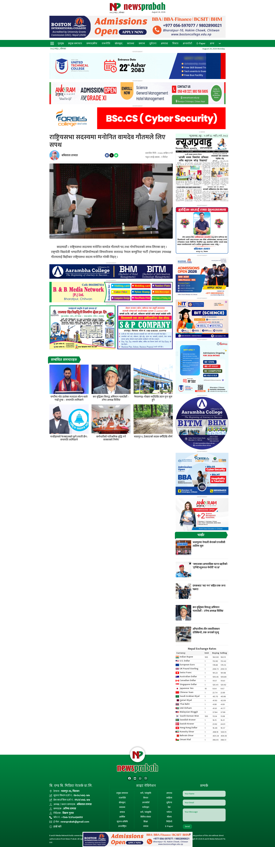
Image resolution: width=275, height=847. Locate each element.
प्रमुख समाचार (75, 43)
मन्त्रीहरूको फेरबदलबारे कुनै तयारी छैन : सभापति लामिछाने (69, 438)
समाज (142, 43)
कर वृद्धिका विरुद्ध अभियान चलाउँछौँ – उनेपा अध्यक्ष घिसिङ (111, 398)
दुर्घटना (152, 43)
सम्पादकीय (91, 43)
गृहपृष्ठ (61, 43)
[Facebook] (107, 155)
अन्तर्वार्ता (187, 43)
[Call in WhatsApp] (140, 778)
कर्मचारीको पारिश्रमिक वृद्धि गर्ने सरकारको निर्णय (111, 438)
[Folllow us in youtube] (135, 778)
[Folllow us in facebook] (129, 778)
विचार (175, 43)
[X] (111, 155)
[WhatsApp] (116, 155)
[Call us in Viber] (145, 778)
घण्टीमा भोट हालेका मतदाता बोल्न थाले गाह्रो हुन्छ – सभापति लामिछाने (69, 398)
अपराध (164, 43)
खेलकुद (118, 43)
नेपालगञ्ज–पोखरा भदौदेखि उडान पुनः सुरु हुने (153, 398)
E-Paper (201, 43)
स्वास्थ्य (130, 43)
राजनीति (106, 43)
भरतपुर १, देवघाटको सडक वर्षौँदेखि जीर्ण (153, 437)
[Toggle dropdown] (219, 43)
